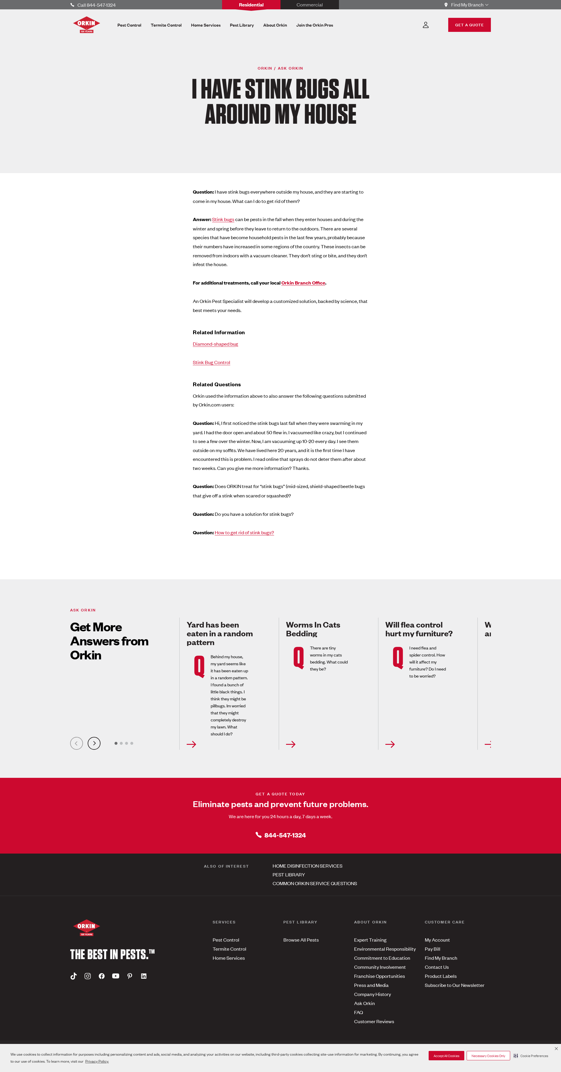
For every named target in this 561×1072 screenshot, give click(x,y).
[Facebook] (101, 976)
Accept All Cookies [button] (446, 1055)
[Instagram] (87, 976)
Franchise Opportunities (379, 976)
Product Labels (441, 976)
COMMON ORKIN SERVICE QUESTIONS (315, 883)
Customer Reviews (374, 1021)
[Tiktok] (73, 976)
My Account (437, 939)
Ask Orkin (364, 1003)
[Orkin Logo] (86, 24)
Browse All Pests (301, 939)
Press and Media (371, 985)
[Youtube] (115, 976)
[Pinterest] (129, 976)
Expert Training (370, 939)
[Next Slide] (94, 743)
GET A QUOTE (469, 24)
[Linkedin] (143, 976)
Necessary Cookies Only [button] (488, 1055)
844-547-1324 (285, 834)
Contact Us (437, 967)
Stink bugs (223, 219)
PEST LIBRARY (289, 874)
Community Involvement (380, 967)
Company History (372, 994)
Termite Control (229, 948)
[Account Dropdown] (426, 25)
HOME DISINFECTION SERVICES (307, 865)
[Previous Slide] (76, 743)
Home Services (229, 957)
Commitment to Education (382, 957)
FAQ (358, 1012)
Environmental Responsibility (385, 948)
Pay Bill (432, 948)
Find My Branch (441, 957)
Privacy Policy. (97, 1061)
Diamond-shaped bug (215, 343)
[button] (530, 1055)
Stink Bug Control (211, 362)
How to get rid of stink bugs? (244, 532)
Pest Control (226, 939)
